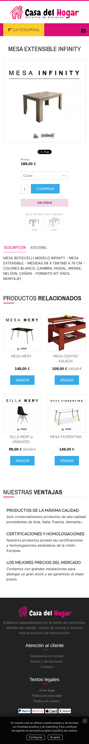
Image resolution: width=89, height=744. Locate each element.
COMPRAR (45, 189)
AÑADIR (22, 380)
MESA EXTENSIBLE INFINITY (44, 48)
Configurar (36, 737)
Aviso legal (46, 690)
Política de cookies (46, 701)
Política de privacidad (47, 695)
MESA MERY (21, 356)
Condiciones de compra (47, 656)
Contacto (46, 667)
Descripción (15, 247)
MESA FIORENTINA (66, 437)
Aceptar (55, 737)
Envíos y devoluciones (47, 661)
